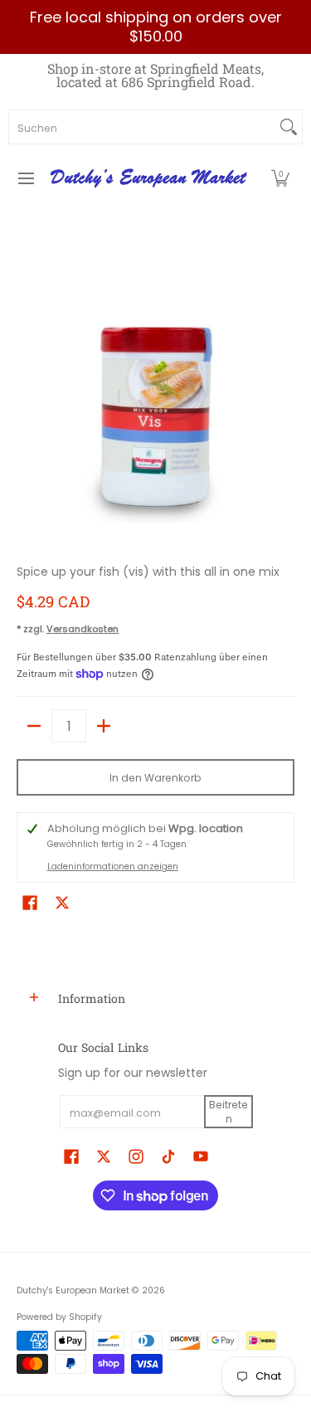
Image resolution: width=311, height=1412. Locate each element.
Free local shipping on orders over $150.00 (156, 26)
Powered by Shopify (59, 1317)
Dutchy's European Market (73, 1290)
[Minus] (34, 726)
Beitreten (228, 1112)
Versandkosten (82, 628)
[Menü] (25, 178)
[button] (280, 178)
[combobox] (142, 127)
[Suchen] (288, 127)
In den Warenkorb (155, 778)
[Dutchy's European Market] (150, 178)
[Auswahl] (103, 726)
